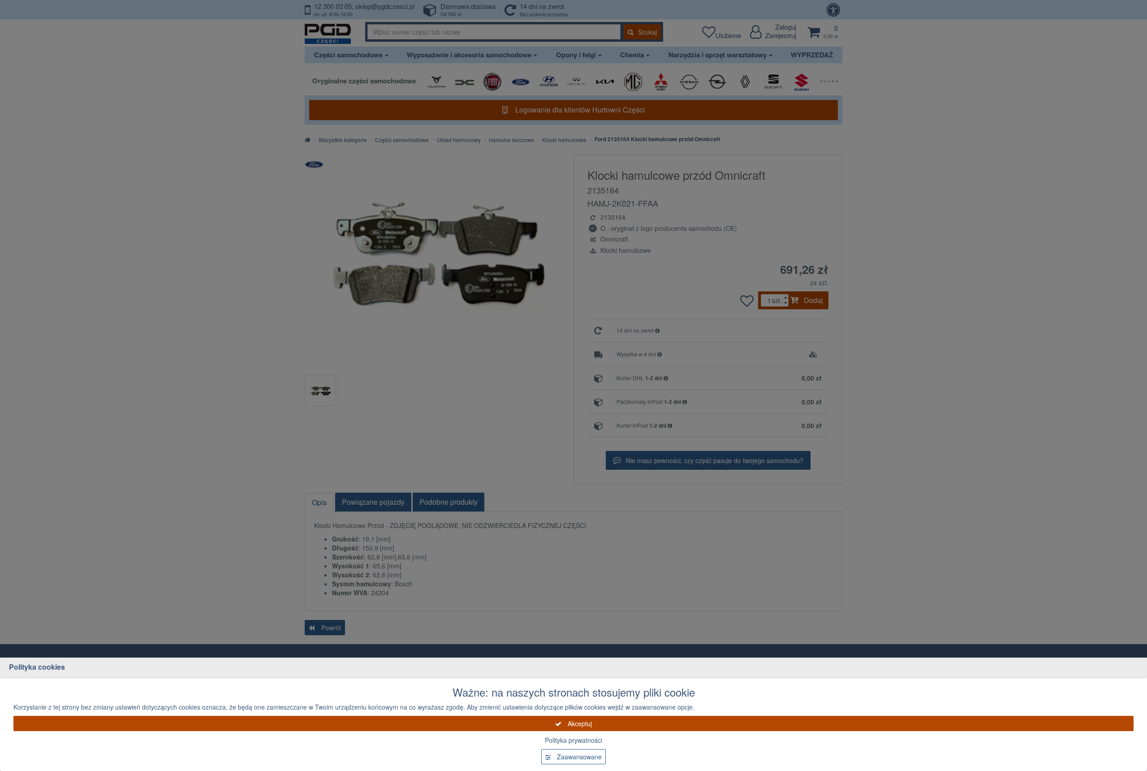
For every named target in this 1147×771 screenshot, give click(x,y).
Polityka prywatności (573, 740)
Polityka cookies (37, 667)
